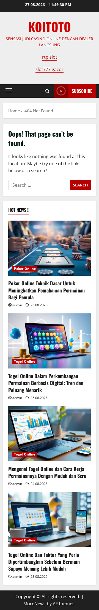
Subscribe (82, 91)
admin (17, 305)
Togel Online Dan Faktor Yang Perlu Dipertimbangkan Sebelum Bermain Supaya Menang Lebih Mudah (44, 561)
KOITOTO (49, 27)
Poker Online (25, 268)
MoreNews (34, 604)
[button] (9, 91)
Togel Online (24, 361)
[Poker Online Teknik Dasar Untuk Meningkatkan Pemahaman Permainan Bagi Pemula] (49, 248)
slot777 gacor (49, 69)
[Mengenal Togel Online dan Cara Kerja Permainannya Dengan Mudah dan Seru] (49, 433)
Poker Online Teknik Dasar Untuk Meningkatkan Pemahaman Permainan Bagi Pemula (46, 290)
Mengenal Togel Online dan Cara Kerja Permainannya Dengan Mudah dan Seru (47, 472)
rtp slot (49, 57)
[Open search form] (47, 91)
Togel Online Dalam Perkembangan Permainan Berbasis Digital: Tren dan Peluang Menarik (45, 382)
